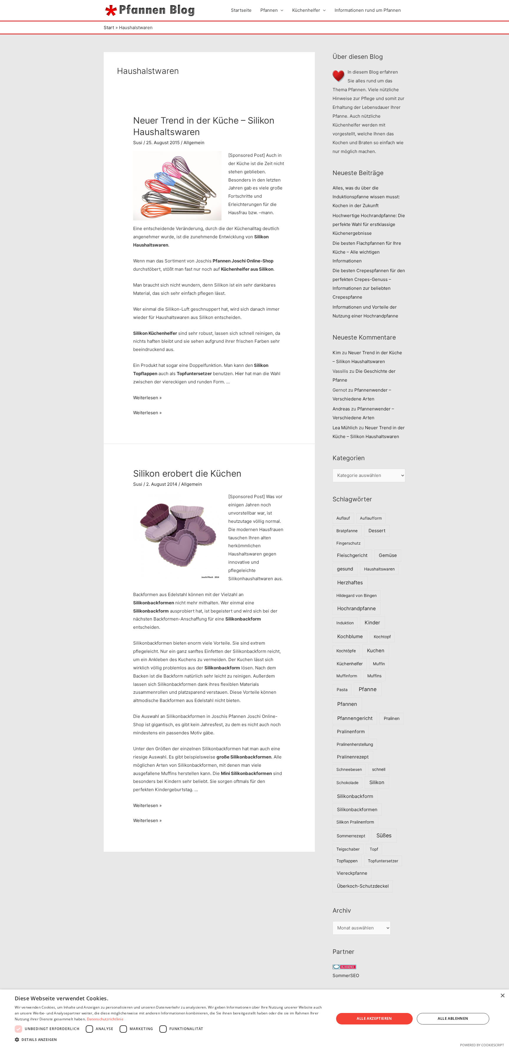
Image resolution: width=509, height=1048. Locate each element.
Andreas (341, 409)
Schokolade (347, 782)
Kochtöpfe (346, 650)
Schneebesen (349, 769)
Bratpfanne (347, 530)
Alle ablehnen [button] (453, 1018)
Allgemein (194, 142)
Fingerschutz (348, 543)
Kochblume (350, 636)
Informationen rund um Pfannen (368, 10)
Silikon (376, 782)
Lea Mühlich (345, 427)
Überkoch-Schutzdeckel (363, 886)
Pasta (342, 689)
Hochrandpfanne (356, 608)
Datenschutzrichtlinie (105, 1019)
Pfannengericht (355, 718)
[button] (170, 1040)
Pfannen (269, 10)
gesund (345, 569)
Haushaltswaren (379, 569)
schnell (378, 769)
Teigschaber (348, 849)
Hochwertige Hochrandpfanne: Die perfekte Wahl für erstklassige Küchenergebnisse (369, 224)
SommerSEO (346, 975)
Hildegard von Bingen (356, 595)
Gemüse (388, 555)
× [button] (502, 996)
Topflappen (347, 861)
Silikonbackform (355, 796)
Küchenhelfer (306, 10)
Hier (239, 373)
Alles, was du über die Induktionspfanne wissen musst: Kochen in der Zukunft (366, 196)
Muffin (379, 663)
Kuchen (375, 650)
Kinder (372, 623)
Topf (374, 849)
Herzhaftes (350, 582)
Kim (337, 352)
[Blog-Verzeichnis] (344, 966)
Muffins (374, 675)
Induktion (345, 623)
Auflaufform (371, 518)
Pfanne (367, 689)
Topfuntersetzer (383, 861)
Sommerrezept (351, 835)
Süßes (383, 835)
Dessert (377, 530)
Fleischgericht (352, 555)
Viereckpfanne (352, 873)
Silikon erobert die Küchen (187, 473)
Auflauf (343, 518)
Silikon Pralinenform (355, 822)
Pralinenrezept (353, 757)
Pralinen (392, 718)
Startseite (241, 10)
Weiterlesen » (147, 397)
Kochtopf (382, 636)
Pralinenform (351, 731)
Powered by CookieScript (482, 1045)
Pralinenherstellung (355, 744)
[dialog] (254, 1018)
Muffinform (346, 675)
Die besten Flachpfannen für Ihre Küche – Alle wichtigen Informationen (367, 252)
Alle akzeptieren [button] (374, 1018)
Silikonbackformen (357, 809)
